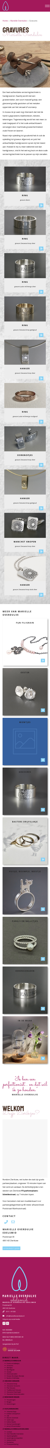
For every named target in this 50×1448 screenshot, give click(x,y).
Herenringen (11, 1404)
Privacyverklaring (12, 1444)
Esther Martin (11, 1422)
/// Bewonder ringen (11, 1397)
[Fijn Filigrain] (25, 642)
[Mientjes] (25, 741)
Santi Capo (10, 1420)
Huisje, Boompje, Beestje (15, 1376)
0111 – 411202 (11, 1311)
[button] (46, 6)
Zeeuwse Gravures (13, 1386)
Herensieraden (12, 1374)
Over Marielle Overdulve (15, 1434)
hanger (25, 368)
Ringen (9, 1402)
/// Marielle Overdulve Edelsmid (16, 1429)
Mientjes (10, 1368)
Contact (9, 1432)
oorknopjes (25, 455)
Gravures (10, 1365)
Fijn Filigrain (11, 1370)
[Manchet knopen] (25, 525)
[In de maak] (25, 1040)
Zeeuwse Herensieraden (15, 1394)
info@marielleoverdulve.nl (15, 1316)
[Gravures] (25, 791)
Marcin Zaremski (12, 1418)
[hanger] (25, 352)
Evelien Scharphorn (13, 1414)
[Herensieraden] (25, 990)
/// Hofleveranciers (10, 1409)
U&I (8, 1416)
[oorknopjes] (25, 438)
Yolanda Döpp (11, 1411)
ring (25, 195)
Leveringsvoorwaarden (15, 1438)
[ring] (25, 179)
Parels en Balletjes (13, 1363)
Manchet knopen (25, 541)
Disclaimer (10, 1442)
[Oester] (25, 691)
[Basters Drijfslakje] (25, 841)
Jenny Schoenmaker (14, 1426)
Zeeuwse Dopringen (14, 1392)
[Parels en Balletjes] (25, 940)
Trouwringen (11, 1400)
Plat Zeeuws (11, 1388)
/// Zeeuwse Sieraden (11, 1381)
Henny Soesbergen (13, 1424)
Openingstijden (11, 1248)
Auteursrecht (11, 1440)
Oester (9, 1372)
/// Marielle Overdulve (12, 1361)
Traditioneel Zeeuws (14, 1390)
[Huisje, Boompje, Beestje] (25, 890)
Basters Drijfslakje (13, 1378)
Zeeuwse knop (12, 1384)
